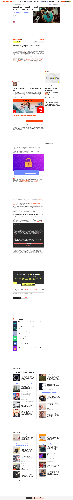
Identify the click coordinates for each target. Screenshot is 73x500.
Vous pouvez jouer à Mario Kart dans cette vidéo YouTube (53, 456)
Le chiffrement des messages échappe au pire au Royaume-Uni (29, 327)
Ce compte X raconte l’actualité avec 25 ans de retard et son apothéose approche (27, 388)
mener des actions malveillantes (36, 221)
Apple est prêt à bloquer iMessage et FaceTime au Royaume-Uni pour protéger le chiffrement (30, 332)
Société (50, 4)
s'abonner (69, 1)
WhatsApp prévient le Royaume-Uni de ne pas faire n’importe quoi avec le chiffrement (30, 337)
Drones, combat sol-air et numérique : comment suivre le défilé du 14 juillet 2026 (27, 466)
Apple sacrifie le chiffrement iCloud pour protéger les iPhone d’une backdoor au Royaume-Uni (30, 347)
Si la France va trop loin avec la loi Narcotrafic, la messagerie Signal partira (29, 342)
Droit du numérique (56, 4)
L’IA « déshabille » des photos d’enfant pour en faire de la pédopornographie (51, 109)
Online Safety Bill (34, 61)
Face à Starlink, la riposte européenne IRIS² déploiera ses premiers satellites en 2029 (53, 406)
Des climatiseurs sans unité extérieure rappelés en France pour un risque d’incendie (53, 438)
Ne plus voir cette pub (17, 37)
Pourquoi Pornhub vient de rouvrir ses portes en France (52, 98)
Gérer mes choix (28, 245)
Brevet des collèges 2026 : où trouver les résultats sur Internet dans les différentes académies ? (53, 473)
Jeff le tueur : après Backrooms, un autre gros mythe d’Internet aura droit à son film (53, 386)
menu (14, 1)
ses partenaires (16, 238)
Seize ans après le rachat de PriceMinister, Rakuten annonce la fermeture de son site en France (27, 438)
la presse (27, 60)
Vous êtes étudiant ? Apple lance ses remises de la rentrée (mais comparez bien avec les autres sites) (53, 378)
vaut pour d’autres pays (38, 253)
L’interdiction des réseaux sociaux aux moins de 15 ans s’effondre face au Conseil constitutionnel (54, 94)
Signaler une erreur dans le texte (19, 295)
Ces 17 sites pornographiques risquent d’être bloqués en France (52, 105)
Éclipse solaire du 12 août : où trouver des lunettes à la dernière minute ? (53, 397)
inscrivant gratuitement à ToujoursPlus (30, 289)
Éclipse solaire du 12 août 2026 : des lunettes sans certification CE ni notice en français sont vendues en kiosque (26, 450)
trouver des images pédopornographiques (28, 180)
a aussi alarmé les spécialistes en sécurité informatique (27, 200)
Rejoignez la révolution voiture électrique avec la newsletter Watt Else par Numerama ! (29, 322)
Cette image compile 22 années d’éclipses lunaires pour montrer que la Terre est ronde (27, 378)
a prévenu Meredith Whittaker (19, 218)
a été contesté (25, 181)
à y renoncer (37, 181)
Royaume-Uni (29, 299)
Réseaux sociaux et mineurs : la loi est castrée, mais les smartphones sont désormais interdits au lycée (27, 396)
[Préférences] (64, 1)
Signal (25, 51)
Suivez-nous (41, 39)
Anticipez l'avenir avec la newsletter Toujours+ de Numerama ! (50, 85)
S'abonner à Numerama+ (27, 284)
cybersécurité (22, 299)
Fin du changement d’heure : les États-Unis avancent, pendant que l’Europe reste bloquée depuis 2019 (26, 458)
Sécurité (35, 299)
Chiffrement (16, 299)
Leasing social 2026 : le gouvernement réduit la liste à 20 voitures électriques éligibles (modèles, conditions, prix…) (52, 448)
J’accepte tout (29, 243)
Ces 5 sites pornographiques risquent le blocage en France (51, 102)
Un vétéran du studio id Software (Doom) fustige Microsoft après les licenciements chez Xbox (27, 474)
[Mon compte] (62, 1)
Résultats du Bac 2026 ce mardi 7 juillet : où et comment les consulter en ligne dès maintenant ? (53, 464)
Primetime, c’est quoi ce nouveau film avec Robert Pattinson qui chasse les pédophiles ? (53, 414)
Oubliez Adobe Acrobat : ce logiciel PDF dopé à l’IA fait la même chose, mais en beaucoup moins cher (27, 404)
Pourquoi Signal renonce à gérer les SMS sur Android (28, 83)
